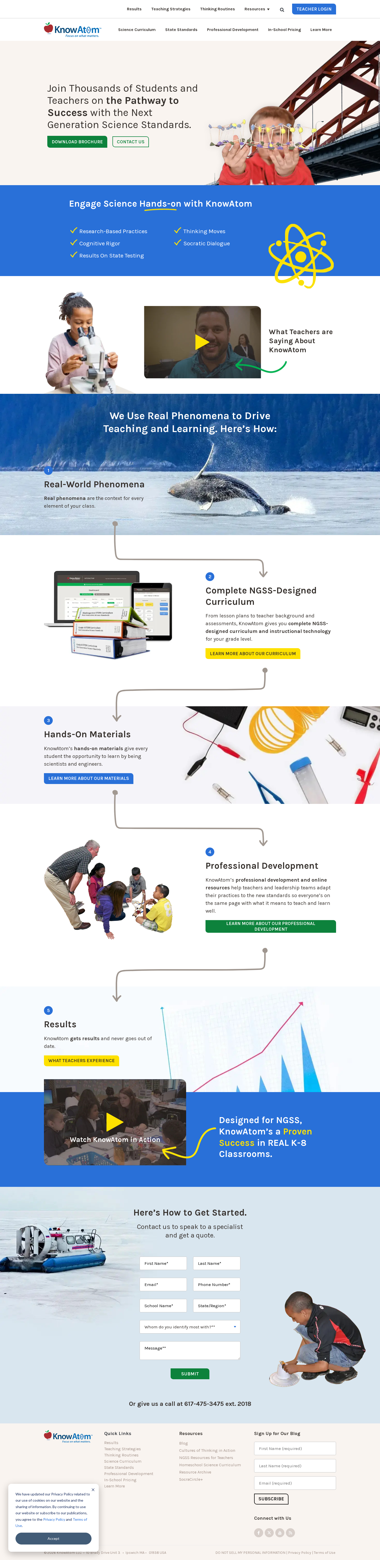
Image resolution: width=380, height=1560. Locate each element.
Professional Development (233, 29)
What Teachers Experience (81, 1060)
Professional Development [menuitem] (128, 1473)
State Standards (181, 29)
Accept (53, 1538)
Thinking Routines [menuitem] (121, 1455)
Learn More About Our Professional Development (270, 926)
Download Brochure (77, 142)
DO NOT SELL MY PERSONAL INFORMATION (250, 1552)
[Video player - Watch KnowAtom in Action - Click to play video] (115, 1122)
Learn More (321, 29)
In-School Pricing (284, 29)
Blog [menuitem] (183, 1443)
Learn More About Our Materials (88, 778)
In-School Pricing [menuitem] (120, 1479)
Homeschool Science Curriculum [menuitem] (210, 1464)
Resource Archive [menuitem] (195, 1472)
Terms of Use (325, 1552)
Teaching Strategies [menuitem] (122, 1448)
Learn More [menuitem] (114, 1486)
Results (134, 8)
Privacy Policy (54, 1519)
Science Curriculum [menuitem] (122, 1461)
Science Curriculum (137, 29)
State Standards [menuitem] (119, 1467)
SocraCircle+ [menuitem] (191, 1479)
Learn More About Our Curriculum (253, 653)
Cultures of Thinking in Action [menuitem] (207, 1450)
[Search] (282, 9)
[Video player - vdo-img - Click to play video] (202, 342)
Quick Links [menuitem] (117, 1433)
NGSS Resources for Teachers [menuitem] (206, 1457)
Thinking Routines (217, 8)
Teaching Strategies (171, 8)
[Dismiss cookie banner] (93, 1489)
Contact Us (131, 142)
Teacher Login (314, 9)
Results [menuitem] (111, 1442)
